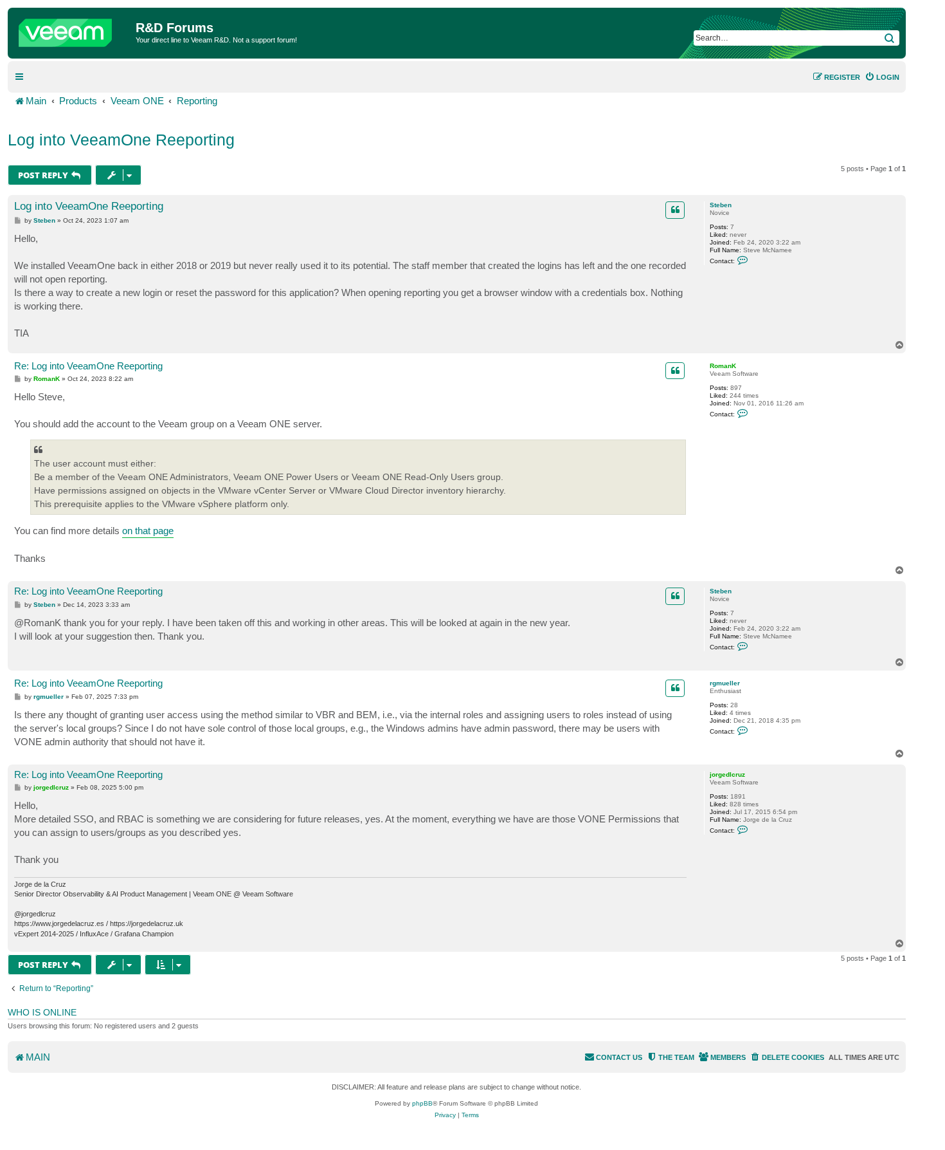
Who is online (42, 1012)
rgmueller (725, 683)
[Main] (73, 29)
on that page (148, 530)
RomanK (723, 365)
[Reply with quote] (675, 209)
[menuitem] (882, 77)
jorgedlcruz (727, 774)
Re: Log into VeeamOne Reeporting (88, 365)
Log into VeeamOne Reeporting (121, 140)
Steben (721, 205)
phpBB (422, 1103)
